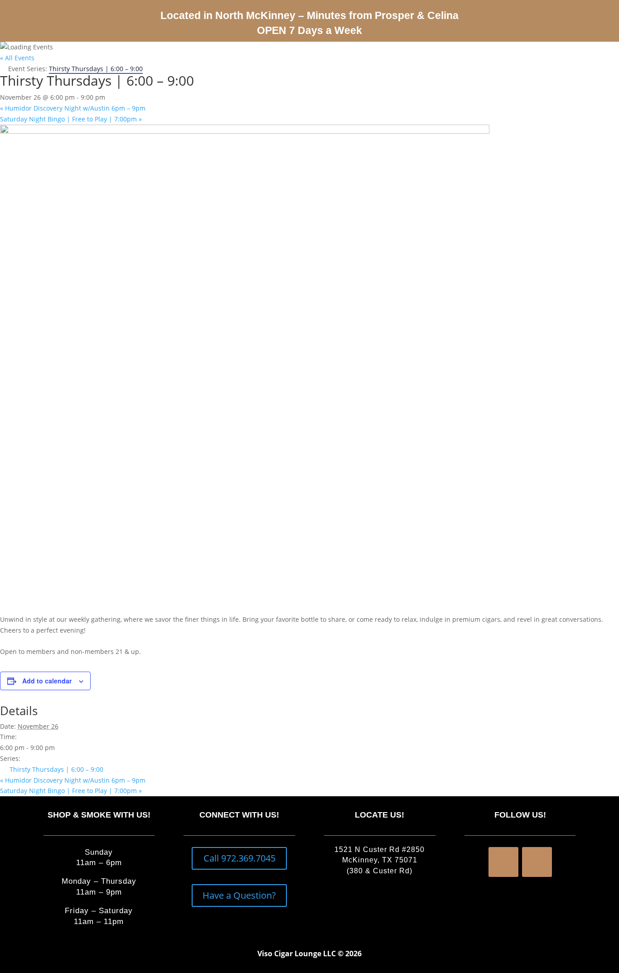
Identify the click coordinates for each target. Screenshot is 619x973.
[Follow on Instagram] (537, 862)
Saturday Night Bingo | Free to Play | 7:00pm (71, 119)
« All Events (17, 57)
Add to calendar (47, 680)
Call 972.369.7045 (239, 858)
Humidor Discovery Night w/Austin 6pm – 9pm (72, 108)
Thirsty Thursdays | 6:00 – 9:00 (56, 769)
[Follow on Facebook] (503, 862)
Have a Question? (239, 895)
